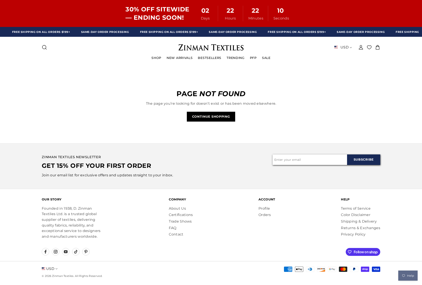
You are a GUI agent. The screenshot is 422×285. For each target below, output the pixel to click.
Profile (264, 208)
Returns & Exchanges (360, 228)
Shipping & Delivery (359, 221)
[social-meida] (45, 251)
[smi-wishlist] (369, 47)
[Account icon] (361, 47)
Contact (176, 234)
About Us (177, 208)
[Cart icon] (377, 47)
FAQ (172, 228)
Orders (264, 215)
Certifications (181, 215)
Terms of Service (356, 208)
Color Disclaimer (355, 215)
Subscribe (364, 159)
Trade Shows (180, 221)
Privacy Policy (353, 234)
